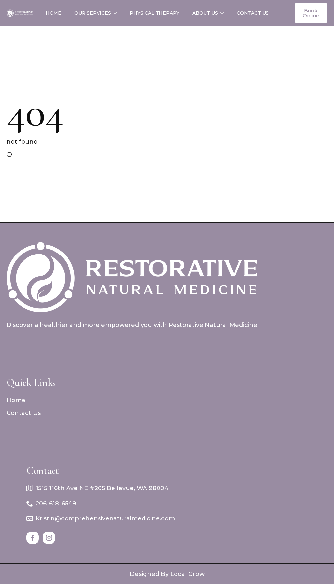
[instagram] (49, 538)
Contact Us (253, 13)
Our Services (92, 13)
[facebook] (32, 538)
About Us (205, 13)
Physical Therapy (154, 13)
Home (53, 13)
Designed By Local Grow (167, 573)
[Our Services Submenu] (117, 13)
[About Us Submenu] (224, 13)
